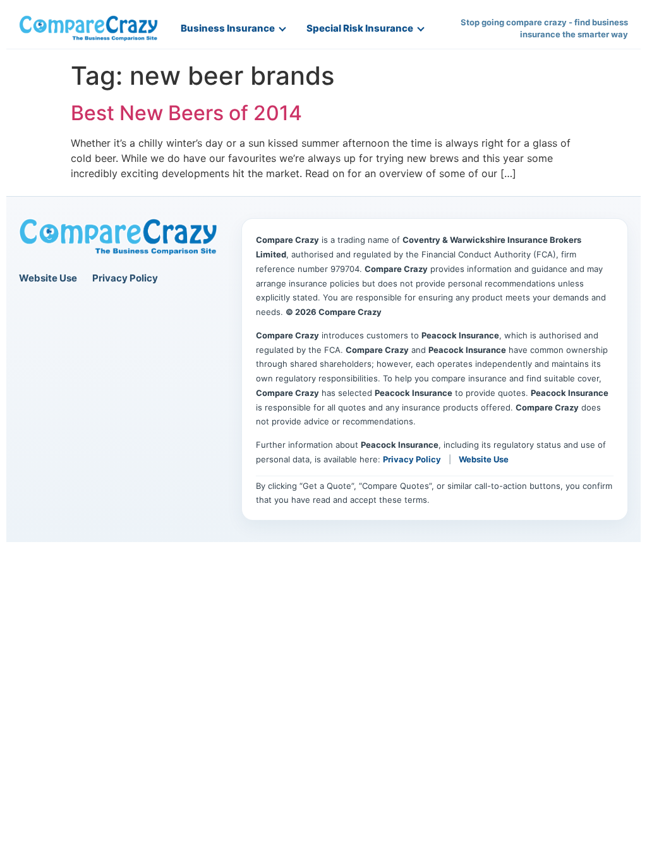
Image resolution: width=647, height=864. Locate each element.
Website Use (48, 278)
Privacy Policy (125, 278)
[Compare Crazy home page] (118, 237)
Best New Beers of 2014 (186, 113)
